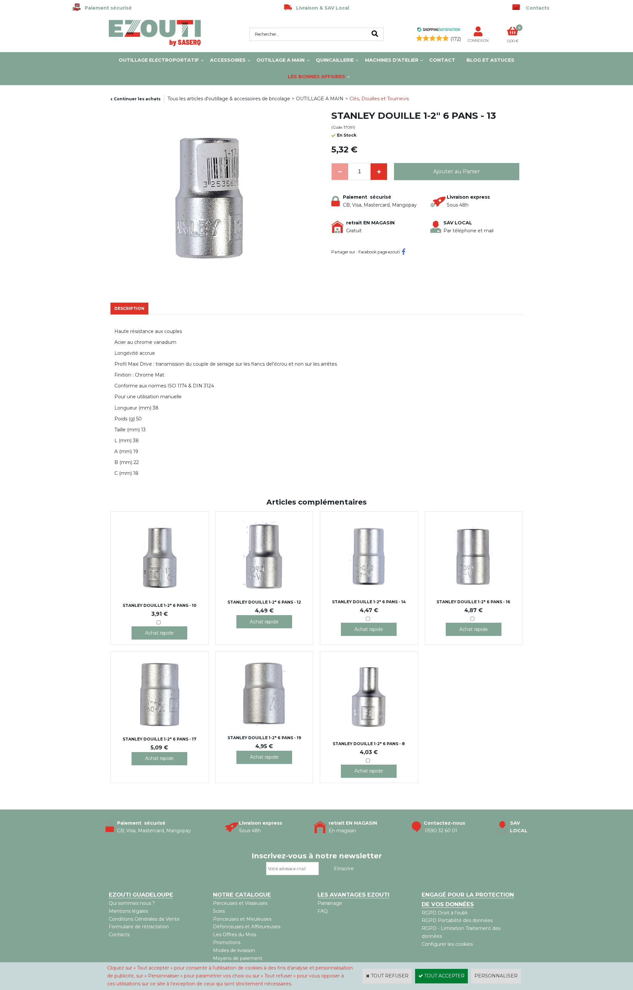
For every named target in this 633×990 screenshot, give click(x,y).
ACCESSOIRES (228, 60)
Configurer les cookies (447, 944)
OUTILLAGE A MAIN (280, 60)
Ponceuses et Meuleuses (242, 919)
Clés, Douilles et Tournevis (379, 99)
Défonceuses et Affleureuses (246, 927)
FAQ (322, 911)
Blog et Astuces (490, 60)
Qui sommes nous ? (132, 903)
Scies (219, 911)
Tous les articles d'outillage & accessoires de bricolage (228, 99)
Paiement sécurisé (106, 8)
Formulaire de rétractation (139, 927)
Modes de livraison (234, 950)
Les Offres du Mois (234, 935)
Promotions (226, 942)
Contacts (119, 935)
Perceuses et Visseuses (240, 903)
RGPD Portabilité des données (457, 920)
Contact (442, 60)
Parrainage (329, 903)
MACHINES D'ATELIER (391, 60)
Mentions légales (128, 911)
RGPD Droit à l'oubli (444, 913)
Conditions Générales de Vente (144, 919)
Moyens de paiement (237, 958)
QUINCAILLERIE (335, 60)
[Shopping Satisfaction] (438, 30)
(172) (455, 39)
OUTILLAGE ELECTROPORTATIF (159, 60)
